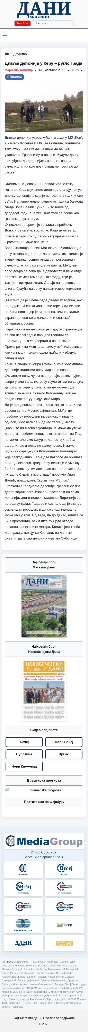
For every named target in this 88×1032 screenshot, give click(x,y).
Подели (16, 76)
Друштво (20, 54)
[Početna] (44, 10)
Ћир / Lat (22, 23)
